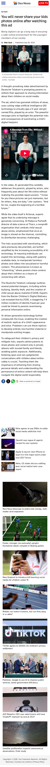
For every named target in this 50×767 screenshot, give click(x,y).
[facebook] (3, 381)
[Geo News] (22, 3)
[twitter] (8, 381)
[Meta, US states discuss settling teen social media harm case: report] (8, 467)
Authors (28, 762)
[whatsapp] (13, 381)
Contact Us (19, 762)
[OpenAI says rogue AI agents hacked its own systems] (8, 444)
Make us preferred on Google (30, 381)
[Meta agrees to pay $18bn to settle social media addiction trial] (8, 432)
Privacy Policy (38, 762)
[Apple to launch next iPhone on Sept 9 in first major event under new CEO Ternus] (8, 455)
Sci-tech (4, 12)
